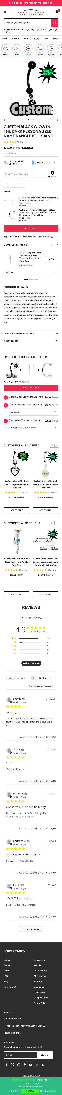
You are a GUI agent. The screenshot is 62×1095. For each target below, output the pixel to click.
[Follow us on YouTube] (31, 1065)
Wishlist (38, 965)
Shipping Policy (41, 998)
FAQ (6, 976)
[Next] (57, 120)
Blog (6, 981)
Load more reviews (31, 929)
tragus (6, 31)
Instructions (52, 177)
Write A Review (31, 663)
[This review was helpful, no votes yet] (47, 737)
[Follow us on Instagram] (19, 1065)
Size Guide (39, 987)
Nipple (15, 38)
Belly (26, 38)
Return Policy (40, 1003)
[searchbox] (18, 678)
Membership (40, 976)
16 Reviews (22, 142)
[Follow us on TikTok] (37, 1065)
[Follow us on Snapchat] (43, 1065)
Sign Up (45, 1055)
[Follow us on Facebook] (7, 1065)
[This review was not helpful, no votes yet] (52, 737)
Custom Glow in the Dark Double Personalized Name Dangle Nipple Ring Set (45, 562)
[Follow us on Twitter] (13, 1065)
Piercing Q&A (10, 987)
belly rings (34, 29)
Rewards (38, 981)
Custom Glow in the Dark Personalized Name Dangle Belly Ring (45, 484)
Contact (7, 965)
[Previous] (5, 120)
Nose (4, 38)
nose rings (24, 29)
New (55, 38)
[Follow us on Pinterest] (25, 1065)
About (6, 970)
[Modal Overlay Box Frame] (31, 1086)
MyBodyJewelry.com (31, 1075)
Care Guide (39, 992)
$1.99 (36, 38)
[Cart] (56, 12)
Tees (46, 38)
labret (42, 29)
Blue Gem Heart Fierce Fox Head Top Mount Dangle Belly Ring (16, 562)
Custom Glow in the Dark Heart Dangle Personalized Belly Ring (16, 484)
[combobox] (42, 686)
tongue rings (51, 29)
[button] (52, 446)
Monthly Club (40, 970)
